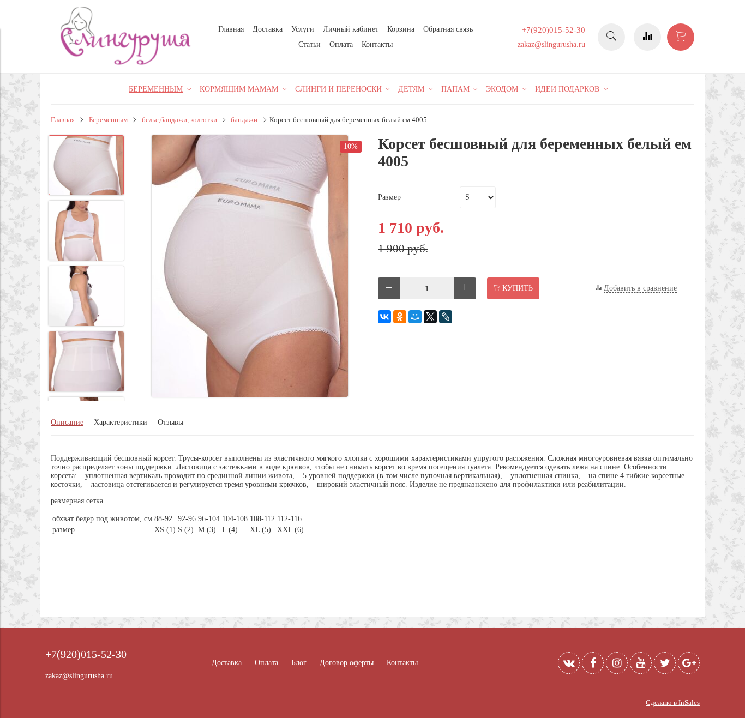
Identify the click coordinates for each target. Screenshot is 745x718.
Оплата (341, 44)
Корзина (400, 29)
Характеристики (120, 422)
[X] (430, 316)
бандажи (244, 120)
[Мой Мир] (415, 316)
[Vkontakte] (569, 663)
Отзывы (170, 422)
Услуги (302, 29)
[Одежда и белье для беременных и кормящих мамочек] (127, 63)
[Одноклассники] (399, 316)
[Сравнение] (647, 37)
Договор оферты (347, 663)
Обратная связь (448, 29)
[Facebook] (593, 663)
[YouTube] (641, 663)
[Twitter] (665, 663)
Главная (231, 29)
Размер (389, 197)
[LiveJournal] (445, 316)
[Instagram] (617, 663)
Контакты (377, 44)
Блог (299, 663)
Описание (67, 422)
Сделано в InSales (673, 703)
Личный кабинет (350, 29)
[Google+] (689, 663)
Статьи (309, 44)
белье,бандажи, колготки (179, 120)
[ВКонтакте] (384, 316)
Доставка (268, 29)
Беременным (108, 120)
